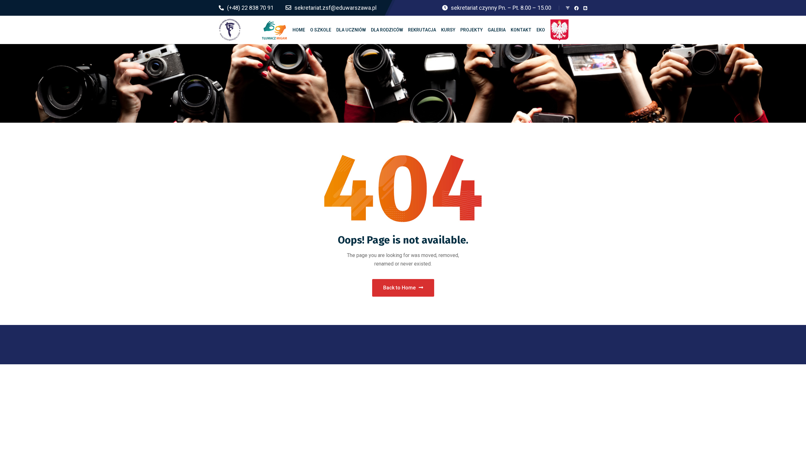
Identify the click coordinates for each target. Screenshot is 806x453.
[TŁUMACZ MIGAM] (274, 30)
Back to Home (399, 288)
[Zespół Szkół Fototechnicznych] (230, 30)
